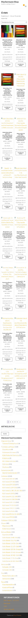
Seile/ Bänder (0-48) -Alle (10, 537)
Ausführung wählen (7, 65)
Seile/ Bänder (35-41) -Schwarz (11, 552)
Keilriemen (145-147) (8, 479)
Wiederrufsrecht (9, 609)
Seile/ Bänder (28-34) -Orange (11, 549)
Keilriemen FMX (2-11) (9, 508)
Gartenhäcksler (5, 470)
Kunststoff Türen (7, 587)
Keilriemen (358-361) (7, 520)
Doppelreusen (6, 449)
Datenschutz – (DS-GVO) (11, 600)
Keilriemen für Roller (8, 511)
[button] (25, 6)
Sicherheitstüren (7, 590)
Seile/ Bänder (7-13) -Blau (10, 558)
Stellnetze (5, 464)
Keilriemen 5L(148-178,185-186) (12, 490)
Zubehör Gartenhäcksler (9, 473)
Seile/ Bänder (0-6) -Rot (9, 540)
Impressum (7, 603)
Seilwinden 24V (7, 570)
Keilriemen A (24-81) (8, 493)
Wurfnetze (5, 467)
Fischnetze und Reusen (8, 447)
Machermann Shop (10, 2)
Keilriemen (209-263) (8, 484)
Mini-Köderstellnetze (9, 461)
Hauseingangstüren (8, 584)
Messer (3, 523)
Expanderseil (6, 534)
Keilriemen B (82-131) (9, 502)
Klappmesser (6, 526)
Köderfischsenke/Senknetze (10, 455)
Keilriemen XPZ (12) (8, 517)
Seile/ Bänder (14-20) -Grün (10, 543)
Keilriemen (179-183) (8, 482)
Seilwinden (4, 564)
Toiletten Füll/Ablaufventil (10, 443)
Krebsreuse (5, 458)
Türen (3, 582)
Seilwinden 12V (7, 567)
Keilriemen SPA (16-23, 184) (10, 514)
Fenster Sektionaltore (8, 576)
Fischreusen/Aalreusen (9, 452)
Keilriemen (4, 476)
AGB (5, 606)
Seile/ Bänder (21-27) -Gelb (10, 546)
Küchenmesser (6, 529)
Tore (2, 573)
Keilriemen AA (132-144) (9, 496)
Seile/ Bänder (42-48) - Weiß (10, 555)
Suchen (5, 433)
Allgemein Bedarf (6, 441)
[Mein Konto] (21, 6)
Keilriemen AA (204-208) (9, 499)
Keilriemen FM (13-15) (9, 505)
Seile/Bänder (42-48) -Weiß (10, 561)
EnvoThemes (17, 615)
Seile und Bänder (6, 532)
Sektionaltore (6, 579)
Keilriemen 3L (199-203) (9, 487)
